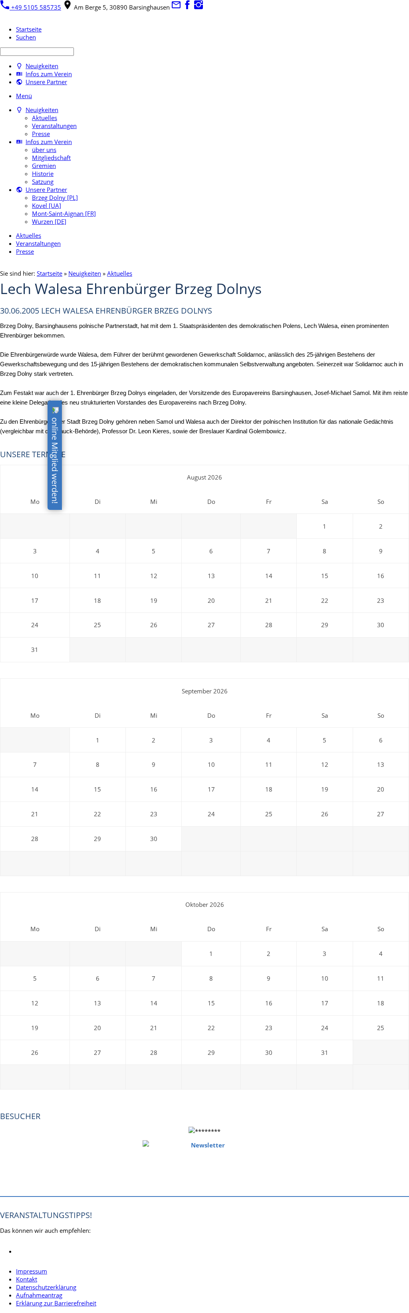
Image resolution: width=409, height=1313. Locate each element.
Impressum (31, 1271)
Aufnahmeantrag (39, 1295)
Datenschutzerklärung (46, 1287)
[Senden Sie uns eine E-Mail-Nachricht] (176, 7)
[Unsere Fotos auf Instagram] (198, 7)
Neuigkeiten (84, 273)
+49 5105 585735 (35, 7)
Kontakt (26, 1279)
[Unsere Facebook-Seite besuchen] (187, 7)
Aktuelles (119, 273)
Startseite (49, 273)
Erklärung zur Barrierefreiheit (56, 1303)
